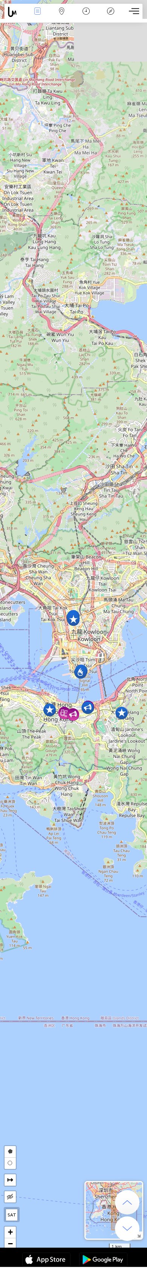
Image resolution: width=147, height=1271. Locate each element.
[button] (73, 619)
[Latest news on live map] (15, 12)
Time (86, 16)
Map (61, 16)
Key (110, 16)
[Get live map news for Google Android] (103, 1260)
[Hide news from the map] (10, 1196)
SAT (12, 1215)
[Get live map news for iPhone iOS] (46, 1260)
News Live (37, 16)
